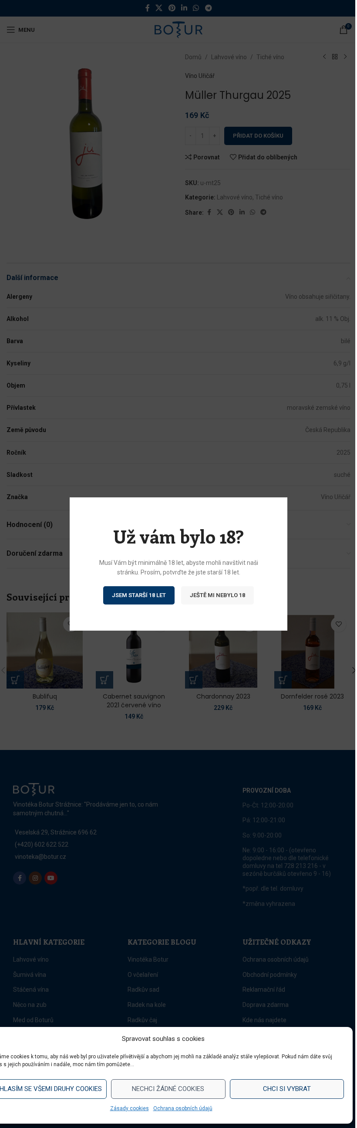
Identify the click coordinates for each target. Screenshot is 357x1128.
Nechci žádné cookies (168, 1089)
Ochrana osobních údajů (182, 1108)
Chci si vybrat (287, 1089)
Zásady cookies (129, 1108)
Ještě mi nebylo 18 (217, 595)
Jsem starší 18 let (139, 595)
